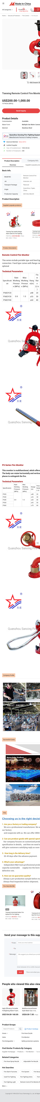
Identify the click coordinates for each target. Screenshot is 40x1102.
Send (20, 972)
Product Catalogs (32, 1029)
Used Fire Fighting (10, 1077)
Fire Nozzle (34, 15)
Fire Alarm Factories (10, 1072)
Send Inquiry (21, 111)
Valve (4, 1037)
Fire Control (25, 15)
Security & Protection (14, 15)
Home (4, 15)
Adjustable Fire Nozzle (30, 1061)
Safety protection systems (30, 1041)
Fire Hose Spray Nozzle (11, 1061)
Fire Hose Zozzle (27, 1033)
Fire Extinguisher (7, 1041)
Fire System (25, 1072)
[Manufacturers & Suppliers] (20, 4)
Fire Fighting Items (26, 1077)
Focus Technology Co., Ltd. (27, 1093)
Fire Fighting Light (10, 1082)
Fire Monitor (26, 1037)
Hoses (4, 1033)
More (4, 1086)
